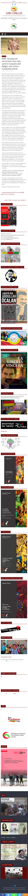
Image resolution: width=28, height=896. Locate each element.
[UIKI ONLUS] (2, 34)
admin (11, 71)
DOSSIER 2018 (4, 431)
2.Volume (8, 837)
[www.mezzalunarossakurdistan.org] (5, 709)
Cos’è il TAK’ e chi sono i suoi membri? (15, 200)
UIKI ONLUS (14, 13)
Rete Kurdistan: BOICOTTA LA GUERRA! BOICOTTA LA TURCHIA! (12, 193)
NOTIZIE (3, 56)
